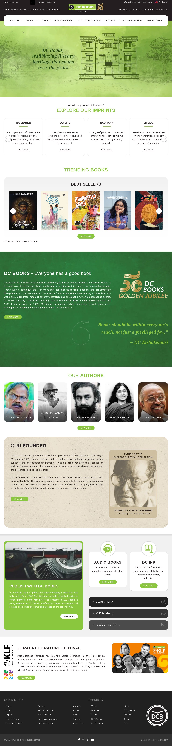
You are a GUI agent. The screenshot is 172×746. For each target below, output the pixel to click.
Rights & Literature (128, 10)
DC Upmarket (129, 710)
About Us (15, 21)
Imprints (31, 21)
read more (23, 150)
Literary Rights (104, 601)
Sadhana (95, 710)
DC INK (144, 10)
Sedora (127, 719)
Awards (56, 10)
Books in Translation (108, 625)
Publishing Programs (39, 10)
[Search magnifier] (32, 2)
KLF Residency (104, 613)
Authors (110, 21)
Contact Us (162, 10)
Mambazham (97, 723)
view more (86, 236)
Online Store (154, 21)
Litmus (94, 715)
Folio (126, 723)
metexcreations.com (158, 740)
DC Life (94, 706)
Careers (76, 719)
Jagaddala (128, 715)
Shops (151, 10)
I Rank (126, 706)
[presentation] (8, 139)
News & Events (18, 10)
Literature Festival (89, 21)
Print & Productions (131, 21)
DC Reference (97, 719)
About (9, 710)
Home (7, 10)
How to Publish (63, 21)
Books (46, 21)
